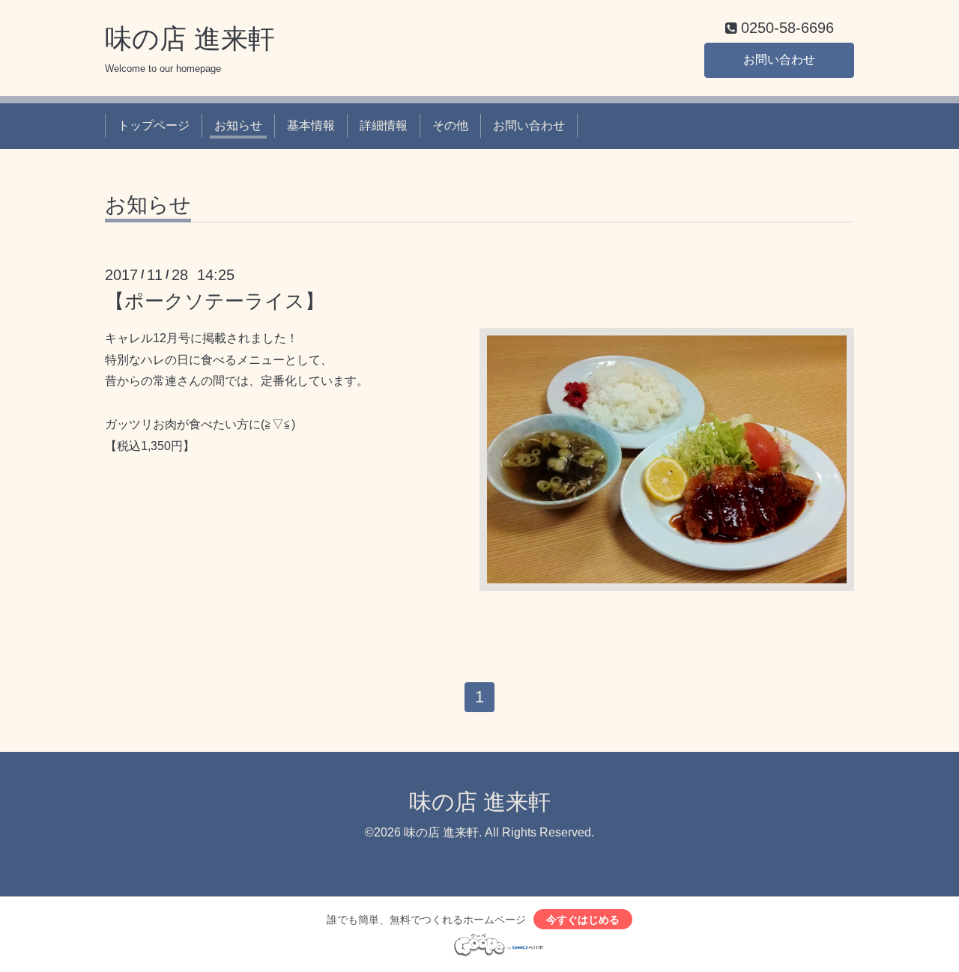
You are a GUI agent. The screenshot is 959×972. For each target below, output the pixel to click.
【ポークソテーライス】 (214, 301)
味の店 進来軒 (190, 38)
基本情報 (311, 125)
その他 (450, 125)
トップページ (154, 125)
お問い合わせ (779, 59)
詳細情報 (384, 125)
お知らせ (238, 125)
